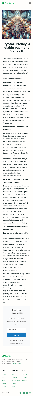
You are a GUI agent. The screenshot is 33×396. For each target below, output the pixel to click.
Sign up (4, 387)
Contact (14, 377)
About (13, 374)
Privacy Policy (16, 380)
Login (3, 380)
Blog (3, 377)
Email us (24, 380)
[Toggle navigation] (30, 3)
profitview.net (17, 363)
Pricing (4, 383)
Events (4, 374)
